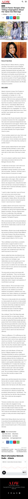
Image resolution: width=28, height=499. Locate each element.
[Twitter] (11, 17)
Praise (3, 5)
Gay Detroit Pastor (5, 438)
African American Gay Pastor (11, 431)
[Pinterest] (14, 17)
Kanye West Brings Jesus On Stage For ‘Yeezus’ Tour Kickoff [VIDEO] (21, 450)
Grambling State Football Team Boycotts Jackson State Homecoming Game (7, 450)
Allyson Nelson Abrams (6, 433)
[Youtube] (20, 493)
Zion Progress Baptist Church (15, 438)
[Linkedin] (14, 493)
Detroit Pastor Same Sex (6, 435)
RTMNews (5, 14)
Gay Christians (15, 435)
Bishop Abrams (15, 433)
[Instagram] (11, 493)
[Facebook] (7, 17)
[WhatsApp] (18, 17)
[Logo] (14, 484)
